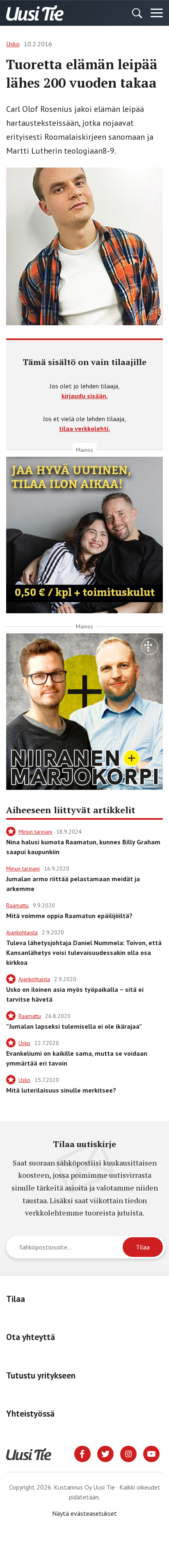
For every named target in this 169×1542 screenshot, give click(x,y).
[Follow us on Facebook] (82, 1453)
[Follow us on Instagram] (128, 1453)
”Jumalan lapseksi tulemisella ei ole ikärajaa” (74, 1026)
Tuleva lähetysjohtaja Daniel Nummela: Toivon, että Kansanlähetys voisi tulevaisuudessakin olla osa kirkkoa (84, 952)
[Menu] (157, 13)
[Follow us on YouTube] (151, 1453)
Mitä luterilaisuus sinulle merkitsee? (61, 1090)
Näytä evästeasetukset (84, 1513)
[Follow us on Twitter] (105, 1453)
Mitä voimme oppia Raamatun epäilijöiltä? (69, 916)
